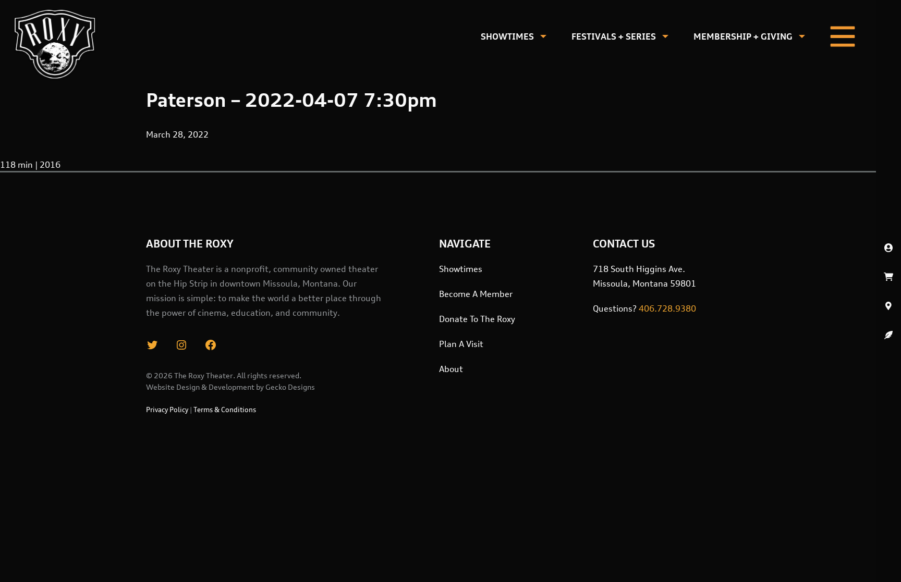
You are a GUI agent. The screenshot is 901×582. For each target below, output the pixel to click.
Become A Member (476, 294)
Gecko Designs (290, 386)
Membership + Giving (743, 36)
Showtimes (507, 36)
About (451, 369)
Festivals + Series (613, 36)
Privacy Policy (167, 409)
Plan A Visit (461, 344)
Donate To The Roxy (477, 319)
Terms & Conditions (224, 409)
